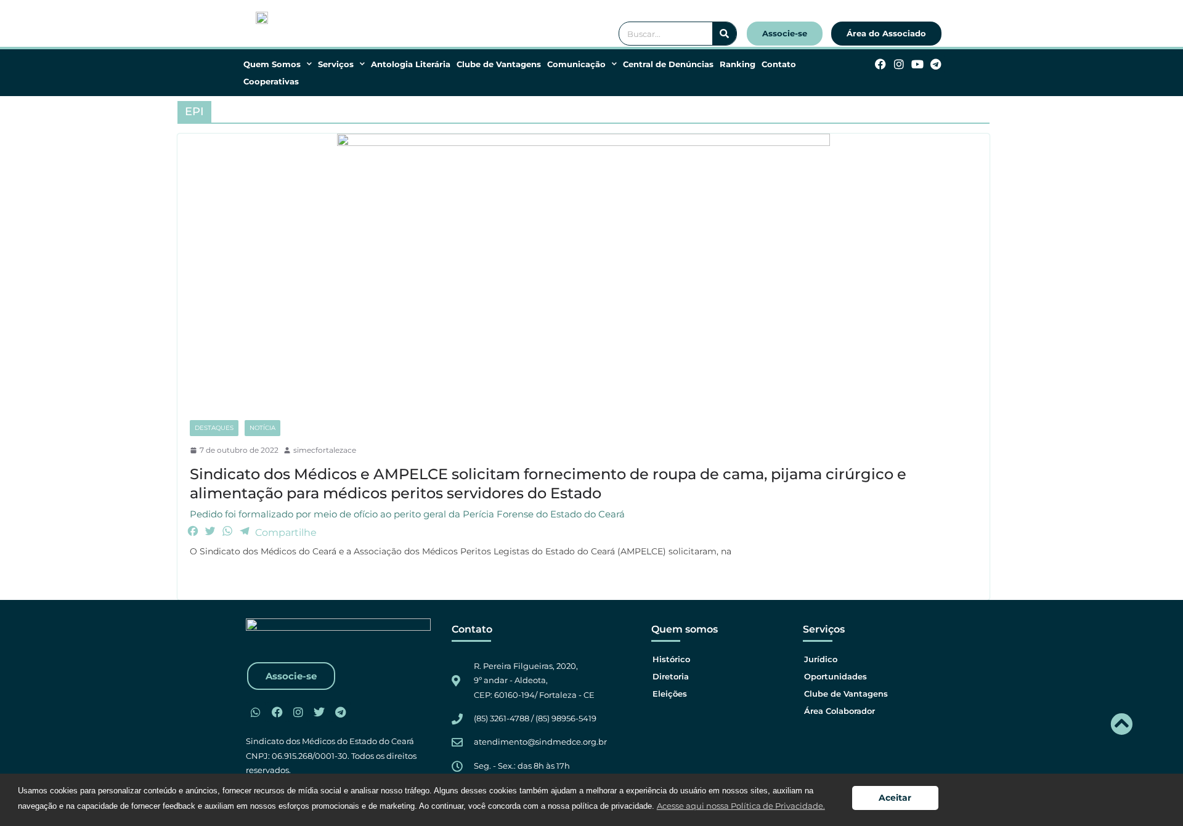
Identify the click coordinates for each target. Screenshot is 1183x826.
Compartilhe (286, 532)
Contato (779, 64)
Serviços (336, 64)
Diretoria (670, 676)
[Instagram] (899, 64)
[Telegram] (936, 64)
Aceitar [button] (895, 797)
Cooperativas (271, 81)
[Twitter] (319, 712)
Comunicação (576, 64)
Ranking (737, 64)
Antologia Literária (410, 64)
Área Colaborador (839, 711)
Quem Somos (272, 64)
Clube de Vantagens (499, 64)
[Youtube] (918, 64)
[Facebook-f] (881, 64)
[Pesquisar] (724, 33)
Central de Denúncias (668, 64)
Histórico (671, 659)
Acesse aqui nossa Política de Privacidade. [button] (741, 806)
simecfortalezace (324, 450)
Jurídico (820, 659)
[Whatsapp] (256, 712)
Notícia (262, 428)
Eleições (669, 693)
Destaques (214, 428)
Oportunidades (835, 676)
